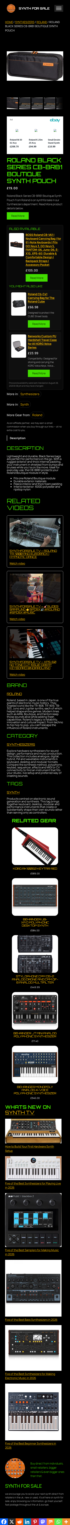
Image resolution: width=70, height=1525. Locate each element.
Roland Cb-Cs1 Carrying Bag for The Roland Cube (41, 297)
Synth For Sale (34, 8)
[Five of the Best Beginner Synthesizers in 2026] (33, 1412)
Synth (24, 404)
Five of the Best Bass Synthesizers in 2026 (31, 1320)
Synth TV (19, 1112)
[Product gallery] (35, 66)
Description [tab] (17, 438)
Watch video (17, 563)
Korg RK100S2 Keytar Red (35, 868)
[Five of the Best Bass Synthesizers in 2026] (33, 1289)
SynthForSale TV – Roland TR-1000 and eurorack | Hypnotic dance (33, 554)
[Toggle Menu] (59, 8)
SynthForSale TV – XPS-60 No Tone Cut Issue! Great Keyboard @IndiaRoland (33, 665)
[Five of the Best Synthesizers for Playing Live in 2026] (33, 1168)
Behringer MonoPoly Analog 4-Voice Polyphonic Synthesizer (35, 1090)
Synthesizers (24, 22)
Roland (42, 22)
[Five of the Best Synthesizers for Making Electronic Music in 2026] (33, 1348)
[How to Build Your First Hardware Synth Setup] (33, 1132)
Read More (17, 216)
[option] (24, 103)
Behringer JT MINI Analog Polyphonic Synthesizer (35, 1035)
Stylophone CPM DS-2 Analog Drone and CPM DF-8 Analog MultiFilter (35, 979)
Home (9, 22)
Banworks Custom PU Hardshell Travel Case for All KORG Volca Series (42, 341)
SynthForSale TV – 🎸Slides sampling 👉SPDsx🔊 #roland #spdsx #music (35, 609)
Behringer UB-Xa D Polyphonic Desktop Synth (35, 922)
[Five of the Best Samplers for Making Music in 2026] (33, 1220)
